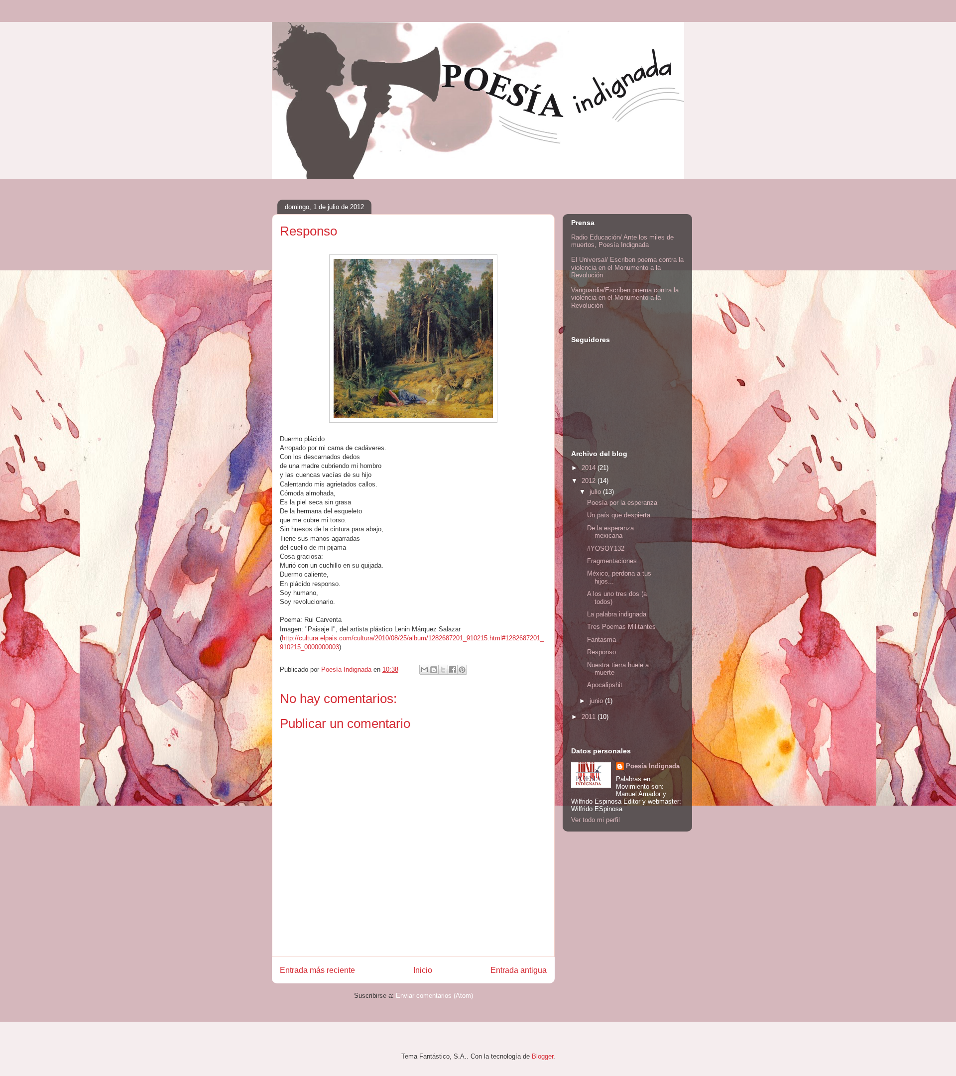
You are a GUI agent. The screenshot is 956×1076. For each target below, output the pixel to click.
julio (596, 491)
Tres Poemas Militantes (621, 626)
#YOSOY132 (605, 548)
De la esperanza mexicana (610, 532)
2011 (590, 716)
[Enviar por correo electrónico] (424, 670)
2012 (590, 480)
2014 (590, 468)
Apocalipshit (604, 685)
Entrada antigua (518, 970)
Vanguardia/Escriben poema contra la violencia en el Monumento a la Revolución (625, 297)
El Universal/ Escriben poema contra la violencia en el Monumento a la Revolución (627, 267)
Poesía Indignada (653, 766)
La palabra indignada (616, 614)
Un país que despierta (618, 515)
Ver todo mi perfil (595, 820)
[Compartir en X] (443, 670)
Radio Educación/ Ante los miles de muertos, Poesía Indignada (622, 241)
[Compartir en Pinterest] (462, 670)
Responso (601, 652)
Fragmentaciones (612, 561)
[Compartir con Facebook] (453, 670)
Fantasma (601, 639)
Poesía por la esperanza (622, 502)
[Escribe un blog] (434, 670)
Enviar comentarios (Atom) (434, 995)
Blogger (542, 1056)
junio (597, 701)
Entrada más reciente (317, 970)
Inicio (422, 970)
